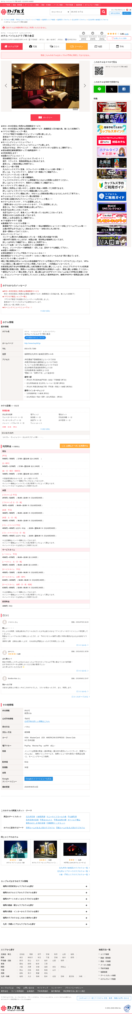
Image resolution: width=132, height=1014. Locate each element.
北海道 (21, 954)
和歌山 (63, 967)
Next (84, 86)
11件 (126, 34)
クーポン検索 (58, 5)
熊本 (46, 976)
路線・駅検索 (17, 5)
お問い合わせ (28, 988)
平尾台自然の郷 (60, 820)
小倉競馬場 (40, 817)
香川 (29, 973)
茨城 (55, 957)
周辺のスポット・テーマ (36, 337)
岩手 (39, 954)
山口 (54, 970)
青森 (31, 954)
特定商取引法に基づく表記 (74, 991)
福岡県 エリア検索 (48, 20)
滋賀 (46, 967)
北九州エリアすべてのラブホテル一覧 (72, 871)
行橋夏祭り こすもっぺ (56, 823)
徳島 (21, 973)
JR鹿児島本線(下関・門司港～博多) (45, 387)
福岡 (21, 976)
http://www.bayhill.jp (32, 343)
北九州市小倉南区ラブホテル (98, 20)
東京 (21, 957)
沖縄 (80, 976)
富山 (29, 960)
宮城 (47, 954)
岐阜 (37, 964)
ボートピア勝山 (74, 820)
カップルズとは (7, 988)
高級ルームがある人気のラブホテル (70, 828)
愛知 (21, 964)
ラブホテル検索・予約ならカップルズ (16, 20)
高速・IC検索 (46, 5)
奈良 (54, 967)
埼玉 (39, 957)
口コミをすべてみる (80, 697)
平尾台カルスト (46, 820)
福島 (72, 954)
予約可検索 (69, 5)
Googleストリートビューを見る (39, 779)
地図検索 (79, 5)
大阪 (21, 967)
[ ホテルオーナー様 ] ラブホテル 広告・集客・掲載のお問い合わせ (104, 998)
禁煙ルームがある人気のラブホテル (40, 828)
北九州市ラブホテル (79, 20)
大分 (29, 976)
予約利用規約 (42, 991)
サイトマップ (42, 988)
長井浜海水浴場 (32, 820)
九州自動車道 (31, 393)
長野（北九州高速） (48, 397)
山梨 (54, 960)
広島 (29, 970)
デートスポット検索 (32, 5)
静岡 (29, 964)
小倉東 (40, 393)
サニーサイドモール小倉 (56, 817)
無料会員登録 (115, 13)
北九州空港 (30, 817)
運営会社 (4, 991)
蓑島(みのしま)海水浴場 (35, 823)
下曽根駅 (57, 380)
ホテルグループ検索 (92, 5)
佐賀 (54, 976)
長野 (62, 960)
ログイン (127, 13)
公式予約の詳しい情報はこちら (37, 721)
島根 (46, 970)
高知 (46, 973)
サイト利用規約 (17, 991)
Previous (6, 86)
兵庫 (29, 967)
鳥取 (37, 970)
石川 (37, 960)
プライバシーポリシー (74, 988)
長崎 (37, 976)
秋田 (55, 954)
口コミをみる (81, 645)
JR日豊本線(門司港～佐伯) (42, 380)
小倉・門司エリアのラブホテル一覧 (73, 874)
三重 (46, 964)
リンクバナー (56, 988)
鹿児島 (71, 976)
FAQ (18, 988)
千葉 (47, 957)
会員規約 (30, 991)
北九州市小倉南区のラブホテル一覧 (73, 868)
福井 (46, 960)
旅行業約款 (55, 991)
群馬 (72, 957)
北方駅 (56, 383)
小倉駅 (62, 387)
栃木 (64, 957)
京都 (37, 967)
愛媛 (37, 973)
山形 (64, 954)
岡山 (21, 970)
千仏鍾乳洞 (72, 817)
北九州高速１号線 (33, 397)
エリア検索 (6, 5)
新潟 (21, 960)
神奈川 (30, 957)
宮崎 (62, 976)
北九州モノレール (45, 383)
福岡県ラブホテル (63, 20)
